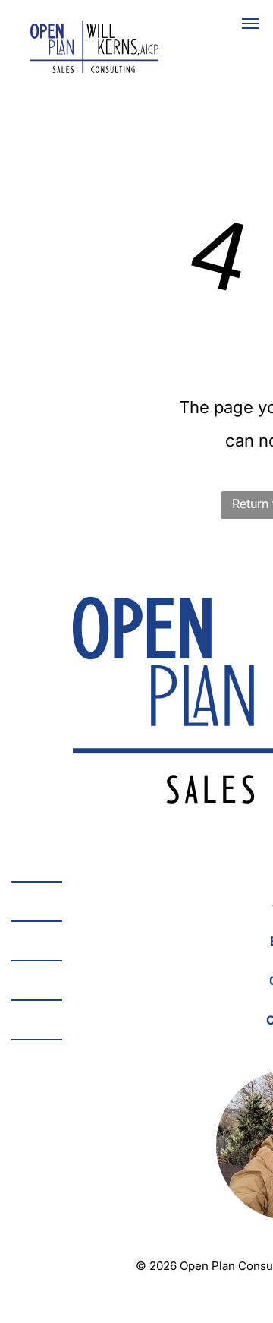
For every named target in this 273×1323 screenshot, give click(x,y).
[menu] (250, 23)
